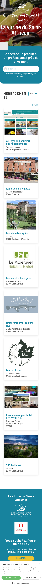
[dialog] (21, 574)
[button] (4, 46)
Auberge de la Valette (18, 188)
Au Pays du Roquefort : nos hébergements (18, 142)
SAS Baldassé (13, 465)
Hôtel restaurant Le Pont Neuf (19, 324)
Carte (36, 105)
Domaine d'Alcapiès (17, 233)
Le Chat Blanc (13, 370)
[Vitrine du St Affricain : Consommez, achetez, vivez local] (21, 7)
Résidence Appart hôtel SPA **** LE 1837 (19, 417)
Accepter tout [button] (11, 578)
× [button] (39, 563)
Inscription (21, 558)
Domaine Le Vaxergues (18, 278)
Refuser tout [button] (31, 578)
